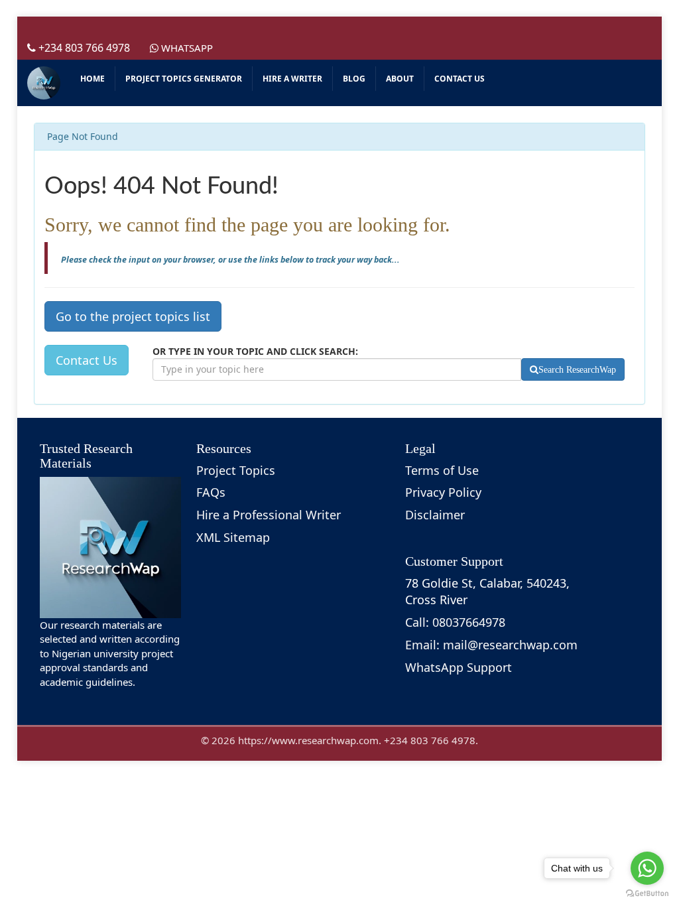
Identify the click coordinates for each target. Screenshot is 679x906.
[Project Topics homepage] (43, 83)
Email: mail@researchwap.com (491, 645)
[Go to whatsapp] (647, 868)
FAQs (210, 492)
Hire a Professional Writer (268, 515)
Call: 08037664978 (455, 622)
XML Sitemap (233, 537)
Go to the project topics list (133, 316)
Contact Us (86, 360)
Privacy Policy (443, 492)
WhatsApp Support (458, 667)
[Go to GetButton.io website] (647, 893)
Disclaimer (435, 515)
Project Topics (235, 470)
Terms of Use (442, 470)
